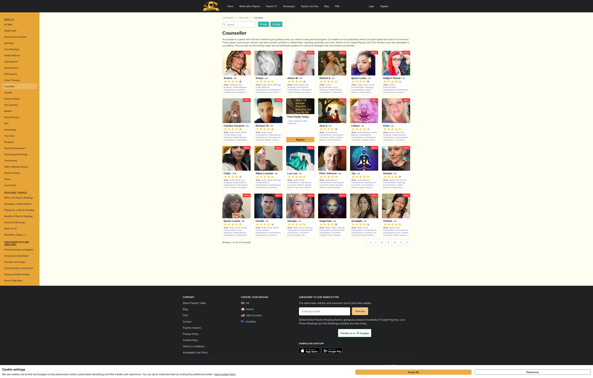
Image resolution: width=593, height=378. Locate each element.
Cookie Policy (190, 340)
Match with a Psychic (250, 6)
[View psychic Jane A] (300, 120)
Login (371, 6)
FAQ (337, 6)
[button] (225, 81)
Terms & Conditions (193, 346)
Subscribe (360, 311)
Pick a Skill (243, 17)
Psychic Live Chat (309, 6)
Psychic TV (271, 6)
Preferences (532, 372)
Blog (326, 6)
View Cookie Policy (225, 374)
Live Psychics (228, 17)
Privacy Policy (190, 334)
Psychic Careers (192, 327)
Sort (265, 24)
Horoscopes (289, 6)
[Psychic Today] (211, 6)
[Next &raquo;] (407, 242)
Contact (187, 321)
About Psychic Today (194, 303)
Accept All (413, 372)
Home (230, 6)
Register (384, 6)
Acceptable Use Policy (195, 352)
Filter (277, 24)
